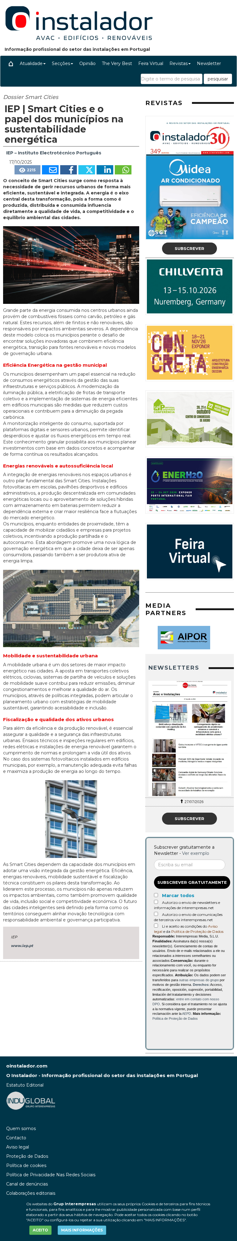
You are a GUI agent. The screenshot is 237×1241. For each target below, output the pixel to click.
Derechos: (201, 984)
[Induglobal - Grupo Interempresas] (31, 1100)
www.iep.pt (22, 945)
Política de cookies (26, 1165)
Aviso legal (17, 1147)
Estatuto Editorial (25, 1085)
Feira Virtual (150, 63)
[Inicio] (11, 63)
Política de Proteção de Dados (197, 931)
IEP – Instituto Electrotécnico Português (53, 153)
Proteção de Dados (27, 1156)
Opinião (87, 63)
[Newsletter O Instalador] (189, 738)
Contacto (16, 1138)
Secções (61, 63)
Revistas (178, 63)
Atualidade (31, 63)
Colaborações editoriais (30, 1193)
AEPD (186, 1013)
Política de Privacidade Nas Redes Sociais (50, 1175)
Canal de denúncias (27, 1184)
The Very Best (117, 63)
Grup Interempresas (74, 1204)
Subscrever (189, 248)
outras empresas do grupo (199, 980)
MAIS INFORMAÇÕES (82, 1230)
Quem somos (21, 1128)
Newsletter (209, 63)
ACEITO (40, 1230)
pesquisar (218, 79)
